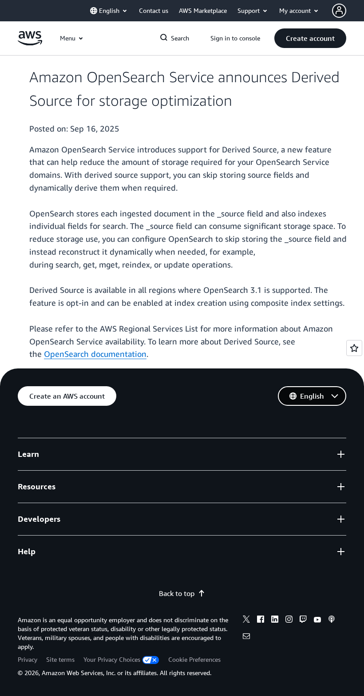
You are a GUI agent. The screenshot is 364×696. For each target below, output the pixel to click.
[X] (246, 620)
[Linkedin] (274, 620)
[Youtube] (317, 620)
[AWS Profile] (339, 11)
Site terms (60, 659)
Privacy (27, 659)
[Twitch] (303, 620)
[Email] (246, 637)
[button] (310, 38)
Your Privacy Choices (111, 659)
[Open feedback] (354, 348)
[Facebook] (260, 620)
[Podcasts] (331, 620)
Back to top (176, 593)
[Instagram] (289, 620)
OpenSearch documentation (95, 354)
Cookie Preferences (194, 659)
